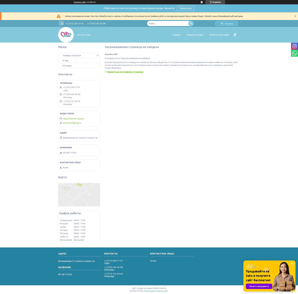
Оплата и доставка (219, 35)
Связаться (185, 8)
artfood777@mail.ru (72, 123)
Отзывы (67, 65)
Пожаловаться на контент (156, 291)
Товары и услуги (195, 35)
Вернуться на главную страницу (125, 72)
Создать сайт (80, 2)
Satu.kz (163, 288)
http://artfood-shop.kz (73, 119)
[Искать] (191, 23)
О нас (65, 60)
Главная (176, 35)
